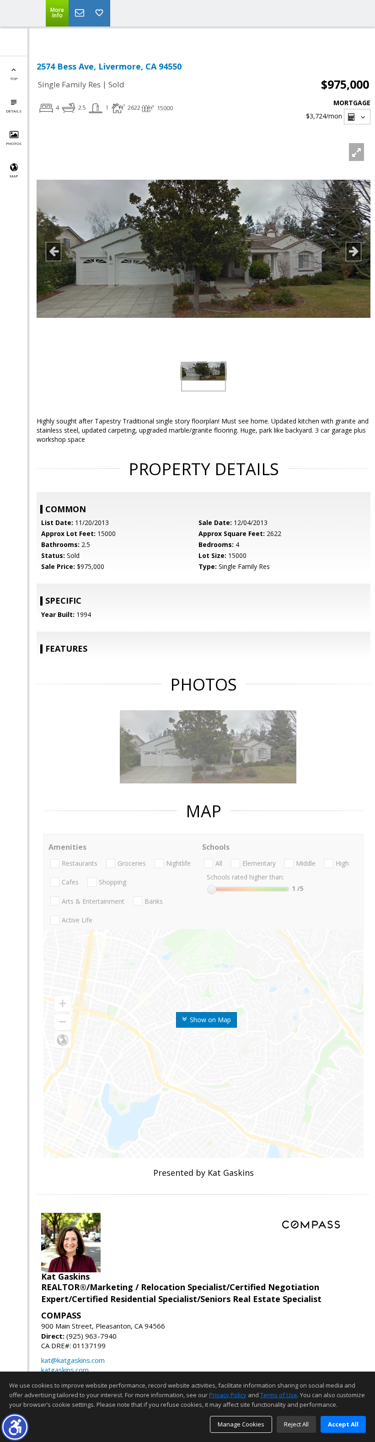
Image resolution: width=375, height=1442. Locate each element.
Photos (13, 143)
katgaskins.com (65, 1369)
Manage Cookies (241, 1424)
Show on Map (209, 1019)
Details (13, 110)
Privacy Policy (227, 1395)
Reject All (296, 1424)
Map (14, 175)
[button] (14, 1427)
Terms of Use (278, 1395)
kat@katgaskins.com (73, 1360)
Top (13, 78)
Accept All (343, 1424)
